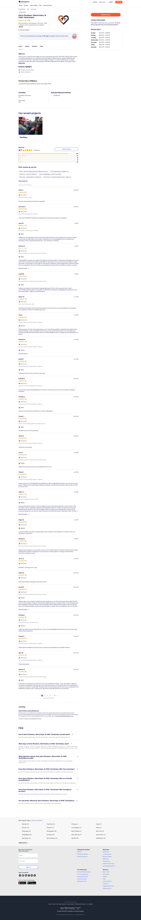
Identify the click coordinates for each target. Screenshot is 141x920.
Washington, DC (101, 838)
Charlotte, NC (51, 824)
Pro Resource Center (82, 876)
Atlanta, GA (25, 824)
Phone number (24, 30)
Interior (21, 5)
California (66, 908)
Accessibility (78, 908)
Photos (27, 46)
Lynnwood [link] (33, 9)
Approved (23, 12)
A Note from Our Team (108, 863)
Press (104, 879)
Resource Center (107, 856)
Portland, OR (50, 834)
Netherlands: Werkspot (80, 904)
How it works (106, 872)
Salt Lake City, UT (76, 834)
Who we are (106, 874)
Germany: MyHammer (61, 904)
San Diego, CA (26, 838)
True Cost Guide (107, 854)
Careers (105, 876)
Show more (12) (23, 181)
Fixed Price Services (82, 856)
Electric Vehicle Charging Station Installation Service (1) (33, 171)
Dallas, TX (99, 824)
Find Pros (79, 852)
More (40, 5)
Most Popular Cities (24, 820)
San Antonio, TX (100, 834)
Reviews (34, 46)
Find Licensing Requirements (63, 716)
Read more (22, 63)
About (20, 46)
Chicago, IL (74, 824)
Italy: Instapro (71, 904)
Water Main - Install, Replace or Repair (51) (30, 177)
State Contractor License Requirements (29, 710)
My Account (106, 852)
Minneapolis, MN (51, 831)
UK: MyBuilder (90, 904)
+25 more (21, 26)
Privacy (62, 908)
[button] (31, 128)
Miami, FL (99, 827)
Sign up (28, 867)
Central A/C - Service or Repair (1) (28, 174)
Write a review (66, 149)
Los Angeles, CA (76, 827)
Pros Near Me (106, 861)
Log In (111, 2)
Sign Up (119, 2)
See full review (23, 268)
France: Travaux (51, 904)
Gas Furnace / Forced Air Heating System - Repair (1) (57, 177)
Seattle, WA (74, 838)
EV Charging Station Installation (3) (59, 171)
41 (54, 695)
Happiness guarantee (108, 886)
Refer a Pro (105, 859)
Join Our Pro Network (82, 874)
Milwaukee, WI (26, 831)
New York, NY (100, 831)
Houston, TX (50, 827)
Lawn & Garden (34, 5)
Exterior (26, 5)
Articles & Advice (47, 5)
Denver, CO (25, 827)
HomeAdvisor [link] (22, 9)
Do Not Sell (71, 908)
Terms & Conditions (79, 911)
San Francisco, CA (52, 838)
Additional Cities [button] (23, 842)
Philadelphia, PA (27, 834)
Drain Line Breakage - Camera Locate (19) (50, 174)
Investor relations (107, 881)
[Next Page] (57, 695)
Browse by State (37, 820)
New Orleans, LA (76, 831)
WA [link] (28, 9)
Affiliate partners (107, 888)
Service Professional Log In (84, 872)
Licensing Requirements (109, 866)
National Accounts (82, 881)
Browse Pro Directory (82, 854)
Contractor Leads (81, 879)
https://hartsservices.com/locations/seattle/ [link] (104, 24)
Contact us (106, 883)
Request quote (105, 14)
